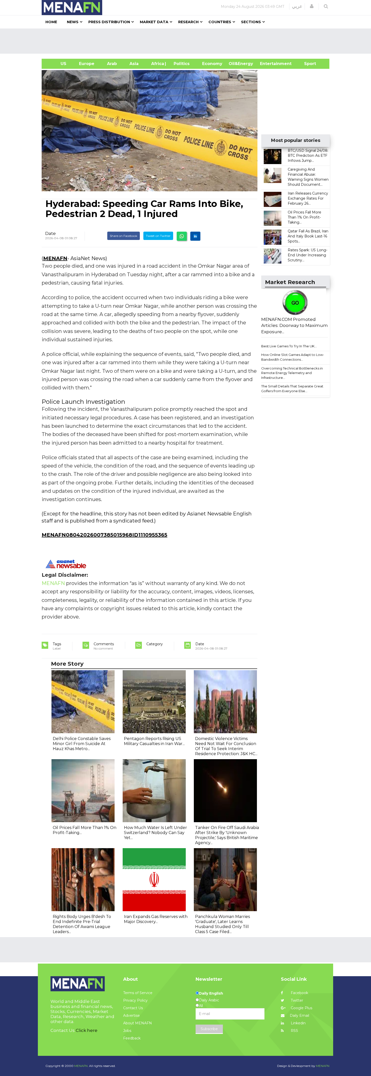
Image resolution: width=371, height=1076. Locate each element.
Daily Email (299, 1015)
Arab (112, 63)
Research (188, 22)
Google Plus (301, 1008)
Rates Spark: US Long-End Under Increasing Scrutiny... (307, 255)
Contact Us (133, 1008)
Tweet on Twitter (158, 236)
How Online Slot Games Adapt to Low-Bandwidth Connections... (292, 357)
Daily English (211, 993)
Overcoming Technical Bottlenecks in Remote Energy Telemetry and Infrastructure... (292, 373)
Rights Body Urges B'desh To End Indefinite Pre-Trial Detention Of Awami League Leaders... (82, 924)
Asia (134, 63)
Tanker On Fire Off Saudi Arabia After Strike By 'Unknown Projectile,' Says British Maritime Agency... (227, 835)
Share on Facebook (123, 236)
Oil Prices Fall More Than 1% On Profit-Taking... (304, 217)
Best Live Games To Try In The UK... (289, 346)
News (72, 22)
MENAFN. (81, 1066)
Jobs (127, 1030)
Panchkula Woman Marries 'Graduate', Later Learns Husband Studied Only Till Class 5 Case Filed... (222, 924)
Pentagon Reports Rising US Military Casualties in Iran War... (154, 741)
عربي (297, 6)
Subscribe (209, 1029)
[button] (311, 6)
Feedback (132, 1038)
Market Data (154, 22)
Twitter (296, 1000)
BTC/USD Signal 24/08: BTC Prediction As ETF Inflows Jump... (308, 155)
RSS (294, 1030)
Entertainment (268, 63)
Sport (307, 63)
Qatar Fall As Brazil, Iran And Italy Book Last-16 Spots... (308, 236)
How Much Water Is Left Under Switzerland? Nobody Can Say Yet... (155, 832)
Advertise (131, 1015)
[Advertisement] (187, 41)
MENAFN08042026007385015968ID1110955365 (104, 535)
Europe (87, 63)
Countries (219, 22)
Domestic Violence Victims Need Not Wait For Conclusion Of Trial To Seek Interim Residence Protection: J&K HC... (226, 746)
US (57, 63)
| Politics (180, 63)
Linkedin (298, 1023)
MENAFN (55, 258)
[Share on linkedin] (195, 236)
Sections (251, 22)
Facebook (299, 993)
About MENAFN (137, 1023)
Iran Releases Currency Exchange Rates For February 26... (308, 198)
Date (50, 233)
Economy (212, 63)
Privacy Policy (135, 1000)
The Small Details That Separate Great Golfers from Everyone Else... (292, 388)
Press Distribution (109, 22)
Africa (157, 63)
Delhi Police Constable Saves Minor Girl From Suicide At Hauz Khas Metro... (82, 743)
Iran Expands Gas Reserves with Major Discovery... (156, 919)
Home (51, 22)
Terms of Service (137, 993)
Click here (86, 1030)
